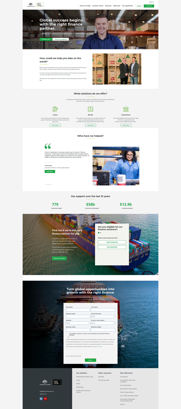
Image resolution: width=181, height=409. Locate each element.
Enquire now (46, 39)
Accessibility (124, 377)
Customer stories (97, 6)
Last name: (94, 307)
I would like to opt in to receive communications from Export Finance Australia (89, 334)
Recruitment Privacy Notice (128, 389)
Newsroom (116, 6)
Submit (90, 360)
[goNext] (51, 184)
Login (139, 6)
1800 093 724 (43, 394)
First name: (69, 307)
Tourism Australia (103, 380)
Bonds (78, 383)
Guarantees (79, 387)
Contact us (149, 6)
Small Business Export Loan (84, 377)
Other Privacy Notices (126, 392)
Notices (122, 404)
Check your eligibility (61, 39)
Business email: (70, 327)
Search (151, 2)
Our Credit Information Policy (129, 396)
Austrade (101, 377)
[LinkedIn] (41, 398)
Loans (78, 380)
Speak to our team (59, 258)
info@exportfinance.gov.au (47, 391)
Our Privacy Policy (125, 385)
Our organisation (127, 6)
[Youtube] (45, 398)
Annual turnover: (96, 313)
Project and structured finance (83, 391)
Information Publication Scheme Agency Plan (127, 400)
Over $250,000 (112, 247)
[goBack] (45, 184)
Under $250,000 (112, 242)
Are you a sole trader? (97, 320)
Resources (108, 6)
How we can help (85, 6)
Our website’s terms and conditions (127, 381)
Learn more (55, 125)
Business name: (71, 313)
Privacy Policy (99, 346)
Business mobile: (96, 327)
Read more (50, 171)
